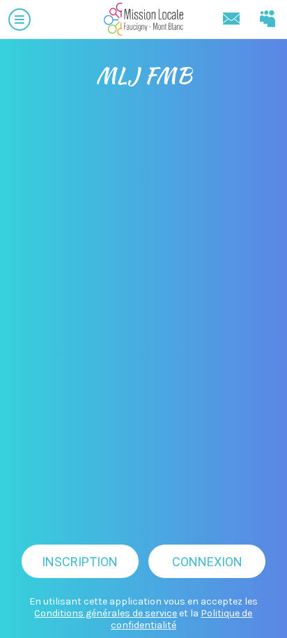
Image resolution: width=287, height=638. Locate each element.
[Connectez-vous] (267, 19)
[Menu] (19, 19)
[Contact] (231, 19)
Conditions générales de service (105, 613)
